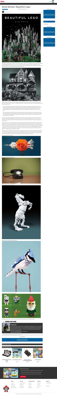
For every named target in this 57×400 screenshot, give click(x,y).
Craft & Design (5, 9)
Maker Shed (21, 386)
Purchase (29, 383)
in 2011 (27, 63)
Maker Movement (13, 387)
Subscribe (50, 1)
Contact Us (39, 383)
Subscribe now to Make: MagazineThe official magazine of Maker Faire (22, 340)
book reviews (7, 321)
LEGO (11, 321)
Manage (29, 386)
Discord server (20, 334)
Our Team (12, 383)
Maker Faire (21, 384)
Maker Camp (22, 387)
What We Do (13, 384)
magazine (22, 383)
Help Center (39, 386)
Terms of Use (23, 393)
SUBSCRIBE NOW (23, 376)
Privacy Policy (18, 393)
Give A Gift (30, 384)
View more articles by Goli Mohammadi (16, 332)
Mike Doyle (16, 63)
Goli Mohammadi (13, 324)
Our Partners (13, 386)
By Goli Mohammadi (7, 12)
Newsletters (30, 387)
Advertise (38, 384)
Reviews (15, 321)
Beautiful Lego (31, 65)
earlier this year (15, 64)
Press (38, 387)
